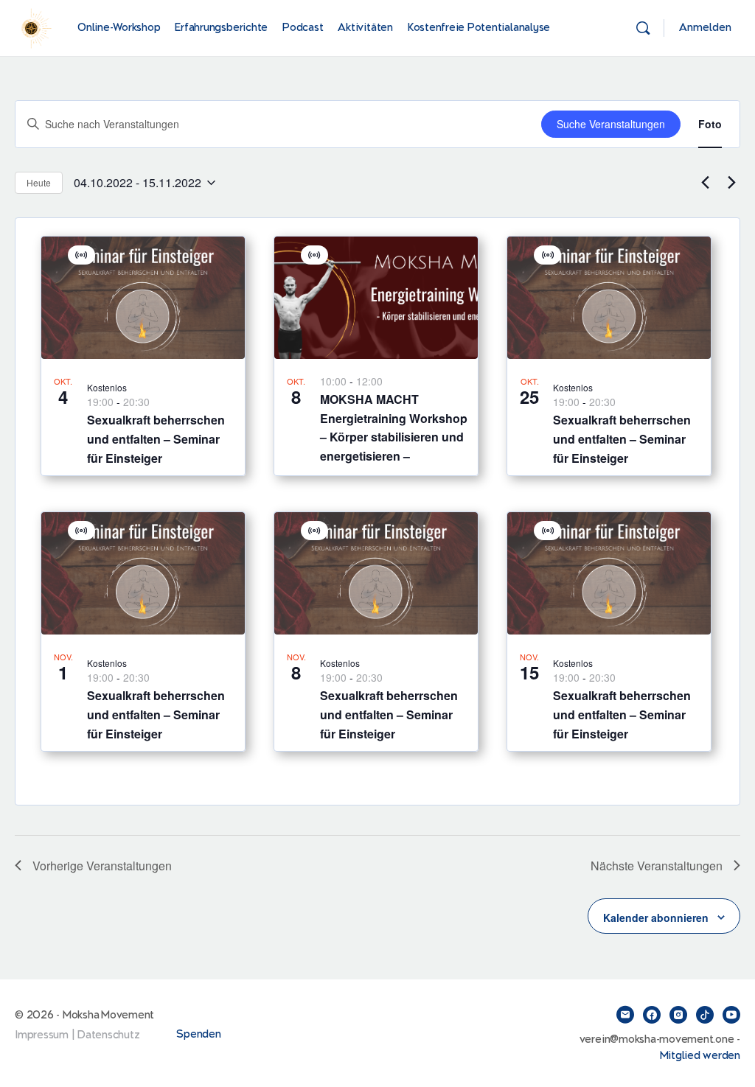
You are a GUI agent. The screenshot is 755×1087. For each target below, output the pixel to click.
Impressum (42, 1035)
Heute (39, 182)
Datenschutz (108, 1035)
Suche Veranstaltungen (611, 123)
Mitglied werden (700, 1056)
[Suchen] (643, 28)
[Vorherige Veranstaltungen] (705, 183)
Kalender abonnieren (656, 917)
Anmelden (705, 28)
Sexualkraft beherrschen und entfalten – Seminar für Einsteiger (156, 438)
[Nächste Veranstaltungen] (731, 183)
